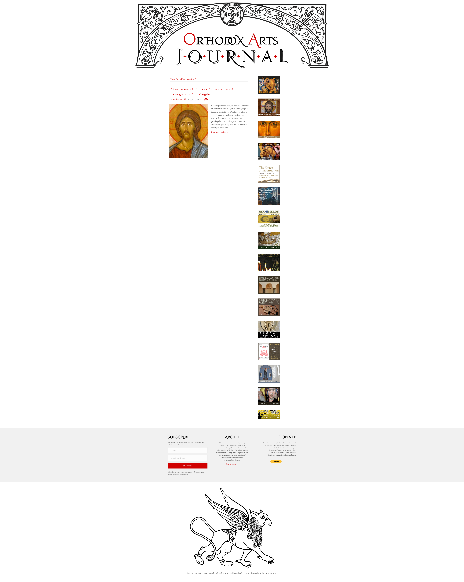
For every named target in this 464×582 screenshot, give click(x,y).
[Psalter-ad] (269, 351)
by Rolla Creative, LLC (264, 573)
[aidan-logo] (269, 129)
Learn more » (232, 464)
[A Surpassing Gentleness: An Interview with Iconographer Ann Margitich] (188, 131)
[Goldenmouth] (269, 413)
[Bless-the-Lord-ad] (269, 262)
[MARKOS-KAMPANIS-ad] (269, 240)
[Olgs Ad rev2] (269, 84)
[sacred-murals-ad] (269, 373)
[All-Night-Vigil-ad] (269, 195)
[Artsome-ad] (269, 395)
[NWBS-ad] (269, 306)
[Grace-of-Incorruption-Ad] (269, 173)
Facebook (238, 573)
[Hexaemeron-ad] (269, 218)
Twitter (247, 573)
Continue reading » (219, 132)
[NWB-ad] (269, 284)
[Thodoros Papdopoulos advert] (269, 151)
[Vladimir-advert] (269, 107)
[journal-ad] (269, 329)
